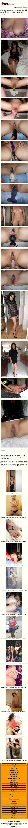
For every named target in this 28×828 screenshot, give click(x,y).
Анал (14, 766)
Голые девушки (14, 782)
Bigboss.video (18, 7)
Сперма (14, 809)
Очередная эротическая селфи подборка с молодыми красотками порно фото (14, 760)
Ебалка (14, 764)
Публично (14, 803)
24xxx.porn (10, 821)
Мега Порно (14, 817)
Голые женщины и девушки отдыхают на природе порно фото (14, 663)
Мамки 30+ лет (14, 792)
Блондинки (14, 768)
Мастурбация (14, 794)
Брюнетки (14, 776)
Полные (14, 801)
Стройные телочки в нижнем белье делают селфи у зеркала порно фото (14, 541)
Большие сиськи (14, 772)
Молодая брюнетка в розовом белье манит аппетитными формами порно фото (14, 711)
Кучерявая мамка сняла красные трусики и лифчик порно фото (14, 565)
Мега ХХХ (3, 450)
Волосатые (14, 780)
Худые (14, 815)
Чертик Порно (4, 14)
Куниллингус (14, 788)
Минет (14, 797)
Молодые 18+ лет (14, 799)
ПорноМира (14, 826)
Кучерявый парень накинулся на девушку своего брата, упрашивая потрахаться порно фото (14, 735)
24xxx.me (25, 7)
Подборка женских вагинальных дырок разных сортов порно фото (14, 614)
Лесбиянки (14, 790)
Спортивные (14, 811)
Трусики (14, 813)
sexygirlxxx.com (9, 823)
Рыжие (14, 805)
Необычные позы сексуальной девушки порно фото (14, 492)
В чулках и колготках (14, 778)
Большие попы (14, 770)
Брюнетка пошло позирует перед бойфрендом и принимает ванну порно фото (14, 638)
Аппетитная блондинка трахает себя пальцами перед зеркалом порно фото (14, 590)
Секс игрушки (14, 807)
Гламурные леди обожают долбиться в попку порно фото (14, 687)
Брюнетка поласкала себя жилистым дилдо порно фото (14, 517)
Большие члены (14, 774)
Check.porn (17, 821)
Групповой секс (14, 784)
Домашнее (14, 786)
